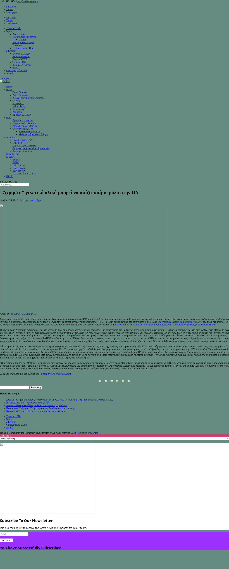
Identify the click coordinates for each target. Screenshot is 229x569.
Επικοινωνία (12, 154)
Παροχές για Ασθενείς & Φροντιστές (30, 148)
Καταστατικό (18, 109)
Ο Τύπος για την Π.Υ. (23, 48)
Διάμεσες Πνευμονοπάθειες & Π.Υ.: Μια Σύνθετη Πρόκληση (36, 405)
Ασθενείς (11, 137)
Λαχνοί (16, 159)
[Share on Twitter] (105, 382)
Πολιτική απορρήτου (88, 432)
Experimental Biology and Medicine (176, 321)
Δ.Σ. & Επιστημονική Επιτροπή (28, 98)
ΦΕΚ (15, 67)
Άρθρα (9, 31)
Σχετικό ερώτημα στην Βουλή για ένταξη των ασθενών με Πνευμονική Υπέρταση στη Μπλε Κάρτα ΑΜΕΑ (59, 399)
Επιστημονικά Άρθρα (23, 42)
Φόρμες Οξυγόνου (21, 65)
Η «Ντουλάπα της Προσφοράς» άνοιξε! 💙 (27, 402)
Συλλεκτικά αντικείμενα (24, 173)
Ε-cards (22, 39)
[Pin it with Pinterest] (117, 382)
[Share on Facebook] (100, 382)
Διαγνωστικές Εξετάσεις (24, 123)
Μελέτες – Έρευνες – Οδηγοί (33, 134)
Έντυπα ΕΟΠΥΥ (21, 56)
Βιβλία (15, 162)
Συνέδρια (17, 45)
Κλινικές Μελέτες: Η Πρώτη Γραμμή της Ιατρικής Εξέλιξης (36, 411)
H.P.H (9, 89)
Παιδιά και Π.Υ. (20, 142)
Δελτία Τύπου (19, 106)
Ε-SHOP (10, 156)
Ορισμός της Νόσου (22, 120)
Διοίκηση (17, 112)
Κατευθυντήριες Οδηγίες (24, 126)
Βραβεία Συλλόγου (21, 114)
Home (9, 86)
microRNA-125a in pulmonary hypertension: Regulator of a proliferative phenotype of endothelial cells (165, 324)
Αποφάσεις (18, 103)
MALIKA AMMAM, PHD (23, 313)
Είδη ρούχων (18, 170)
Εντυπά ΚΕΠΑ (20, 59)
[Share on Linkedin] (123, 382)
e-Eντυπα (10, 51)
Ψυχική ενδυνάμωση (22, 151)
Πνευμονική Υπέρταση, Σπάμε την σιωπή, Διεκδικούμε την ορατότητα (41, 408)
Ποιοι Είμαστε (19, 92)
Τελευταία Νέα (13, 28)
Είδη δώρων (18, 165)
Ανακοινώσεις (19, 34)
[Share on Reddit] (111, 382)
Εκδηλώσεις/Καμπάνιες (24, 37)
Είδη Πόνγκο (19, 168)
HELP (9, 176)
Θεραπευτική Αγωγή (22, 128)
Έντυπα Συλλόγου (21, 53)
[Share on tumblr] (128, 382)
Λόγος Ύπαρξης (20, 95)
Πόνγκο (16, 100)
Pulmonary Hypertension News (55, 373)
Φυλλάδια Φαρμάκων (29, 131)
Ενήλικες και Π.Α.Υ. (22, 140)
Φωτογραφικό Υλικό (16, 70)
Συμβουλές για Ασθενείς (24, 145)
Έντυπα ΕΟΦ (19, 62)
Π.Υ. (8, 117)
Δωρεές (10, 73)
